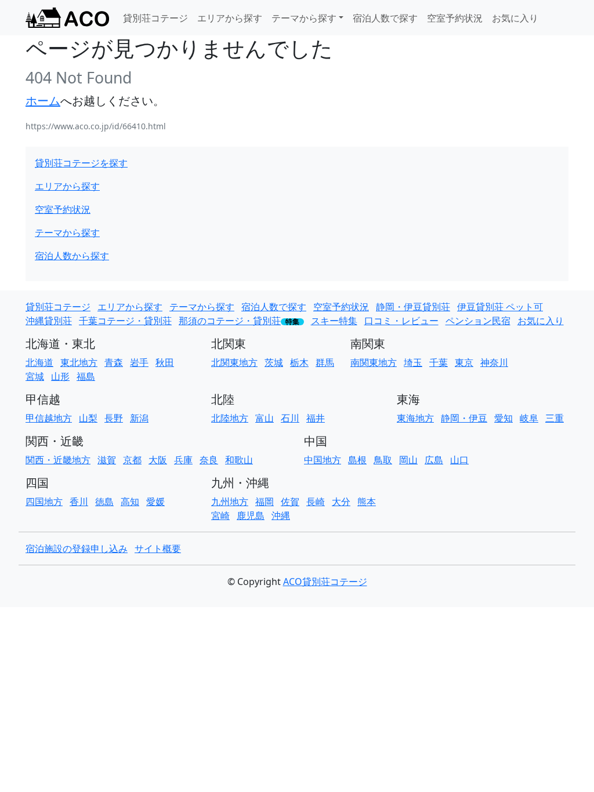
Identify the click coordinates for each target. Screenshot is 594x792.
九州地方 (229, 501)
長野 (113, 418)
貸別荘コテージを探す (81, 163)
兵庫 (183, 459)
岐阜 (529, 418)
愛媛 (155, 501)
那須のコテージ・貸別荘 (230, 320)
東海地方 (415, 418)
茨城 (274, 362)
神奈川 (494, 362)
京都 (132, 459)
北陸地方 (229, 418)
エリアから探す (229, 18)
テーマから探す (67, 232)
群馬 (325, 362)
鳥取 (383, 459)
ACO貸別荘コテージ (325, 581)
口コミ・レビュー (401, 320)
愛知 (503, 418)
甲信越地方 (49, 418)
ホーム (43, 100)
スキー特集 (334, 320)
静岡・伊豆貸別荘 (413, 306)
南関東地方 (373, 362)
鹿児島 (251, 515)
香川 (79, 501)
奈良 (209, 459)
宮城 (35, 376)
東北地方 (78, 362)
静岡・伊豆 (464, 418)
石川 (290, 418)
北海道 (39, 362)
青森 (113, 362)
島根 (357, 459)
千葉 (438, 362)
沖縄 (280, 515)
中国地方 (322, 459)
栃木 (299, 362)
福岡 (264, 501)
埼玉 (413, 362)
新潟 (139, 418)
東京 (464, 362)
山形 (60, 376)
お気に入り (515, 18)
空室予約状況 (455, 18)
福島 (86, 376)
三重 (554, 418)
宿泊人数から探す (72, 255)
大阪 (157, 459)
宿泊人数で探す (385, 18)
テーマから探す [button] (303, 18)
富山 (264, 418)
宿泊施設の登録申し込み (77, 548)
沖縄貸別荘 (49, 320)
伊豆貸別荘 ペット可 (500, 306)
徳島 (104, 501)
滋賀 (106, 459)
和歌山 (239, 459)
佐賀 (290, 501)
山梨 (88, 418)
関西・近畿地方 (58, 459)
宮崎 (220, 515)
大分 (341, 501)
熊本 (366, 501)
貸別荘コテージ (155, 18)
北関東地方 (234, 362)
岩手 (139, 362)
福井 (315, 418)
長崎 (315, 501)
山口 (459, 459)
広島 (434, 459)
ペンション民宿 (478, 320)
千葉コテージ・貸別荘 (125, 320)
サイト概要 (158, 548)
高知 (130, 501)
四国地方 (44, 501)
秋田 (164, 362)
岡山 (408, 459)
